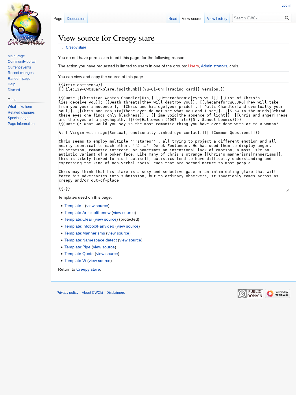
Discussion (76, 18)
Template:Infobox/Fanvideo (89, 226)
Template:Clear (78, 219)
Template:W (75, 260)
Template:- (74, 205)
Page (57, 18)
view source (97, 205)
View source (192, 18)
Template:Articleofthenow (87, 212)
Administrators (214, 66)
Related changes (21, 112)
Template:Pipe (77, 247)
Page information (21, 124)
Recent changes (21, 73)
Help (11, 84)
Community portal (22, 62)
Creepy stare (76, 47)
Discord (14, 90)
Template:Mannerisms (84, 233)
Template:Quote (79, 253)
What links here (20, 107)
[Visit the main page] (25, 23)
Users (193, 66)
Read (173, 18)
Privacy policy (67, 293)
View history (217, 18)
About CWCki (92, 293)
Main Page (16, 56)
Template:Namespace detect (90, 240)
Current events (19, 67)
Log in (286, 5)
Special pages (19, 118)
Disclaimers (115, 293)
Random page (19, 79)
